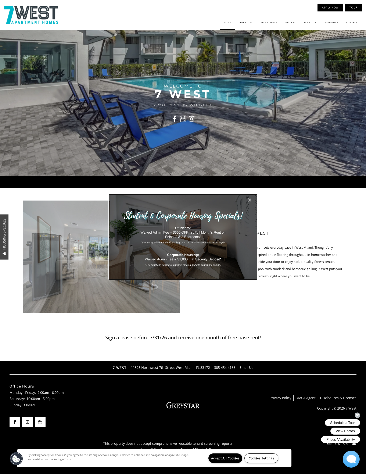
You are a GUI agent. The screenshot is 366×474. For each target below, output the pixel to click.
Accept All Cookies (225, 458)
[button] (16, 459)
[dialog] (183, 237)
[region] (154, 458)
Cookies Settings (261, 458)
